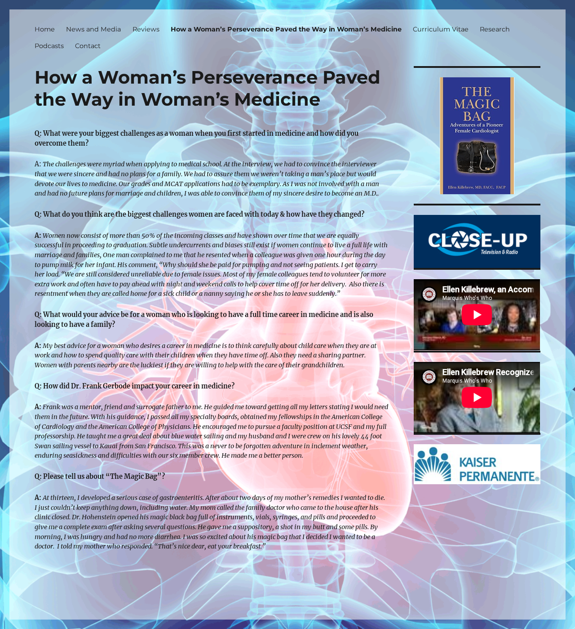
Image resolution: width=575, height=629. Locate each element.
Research (495, 29)
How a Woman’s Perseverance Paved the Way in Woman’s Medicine (286, 29)
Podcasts (49, 46)
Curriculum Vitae (441, 29)
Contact (88, 46)
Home (45, 29)
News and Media (93, 29)
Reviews (146, 29)
